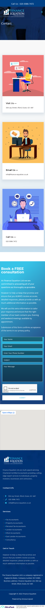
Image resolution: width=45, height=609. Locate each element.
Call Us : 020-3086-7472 (22, 3)
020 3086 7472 (11, 241)
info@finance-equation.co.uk (17, 174)
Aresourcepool (27, 599)
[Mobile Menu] (42, 12)
